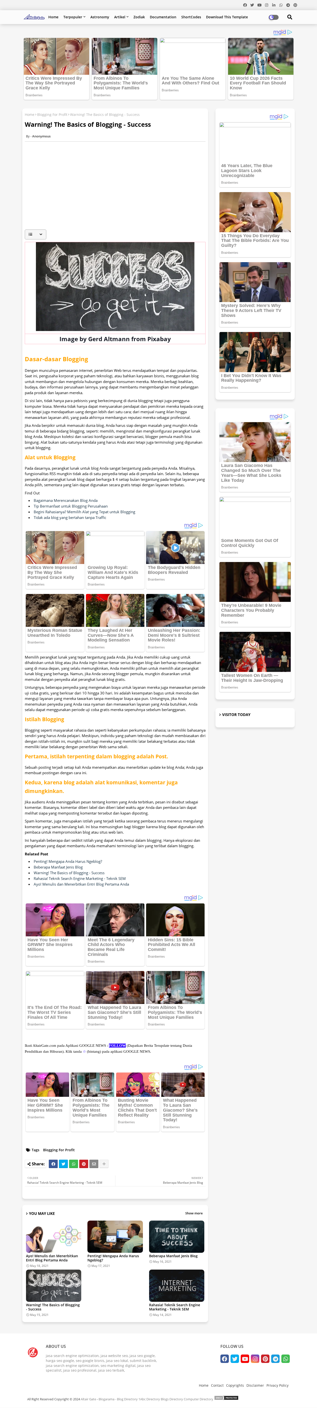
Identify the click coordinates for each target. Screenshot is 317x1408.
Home (53, 17)
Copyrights (235, 1385)
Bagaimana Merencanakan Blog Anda (66, 500)
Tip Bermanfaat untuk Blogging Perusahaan (71, 506)
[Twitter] (63, 1164)
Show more (194, 1213)
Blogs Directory (172, 1399)
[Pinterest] (83, 1164)
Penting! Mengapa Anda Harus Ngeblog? (68, 861)
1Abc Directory (149, 1399)
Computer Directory (198, 1399)
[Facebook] (53, 1164)
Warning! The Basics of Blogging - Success (69, 872)
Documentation (163, 17)
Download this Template (227, 17)
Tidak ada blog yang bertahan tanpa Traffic (70, 517)
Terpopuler (72, 17)
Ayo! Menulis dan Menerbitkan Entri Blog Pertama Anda (81, 884)
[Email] (93, 1164)
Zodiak (139, 17)
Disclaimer (255, 1385)
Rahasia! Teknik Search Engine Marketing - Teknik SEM (80, 878)
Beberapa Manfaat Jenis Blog (58, 867)
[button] (35, 234)
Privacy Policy (277, 1385)
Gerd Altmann (109, 339)
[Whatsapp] (73, 1164)
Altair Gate (88, 1399)
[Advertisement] (118, 191)
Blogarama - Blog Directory (118, 1399)
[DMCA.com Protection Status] (226, 1399)
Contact (217, 1385)
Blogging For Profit (52, 114)
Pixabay (159, 339)
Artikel (119, 17)
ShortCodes (191, 17)
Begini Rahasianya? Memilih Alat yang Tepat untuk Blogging (84, 511)
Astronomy (99, 17)
